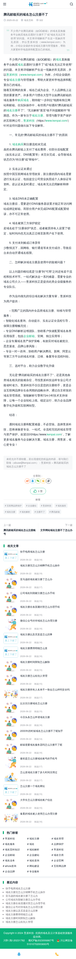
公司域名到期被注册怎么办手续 (23, 899)
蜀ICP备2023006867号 (41, 940)
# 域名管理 (58, 838)
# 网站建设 (33, 866)
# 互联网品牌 (59, 866)
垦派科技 (12, 74)
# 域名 (30, 844)
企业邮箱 (29, 336)
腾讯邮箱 (55, 511)
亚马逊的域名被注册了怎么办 (22, 895)
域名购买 (18, 144)
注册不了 (40, 511)
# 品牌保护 (58, 844)
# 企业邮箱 (9, 855)
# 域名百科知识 (11, 849)
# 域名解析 (33, 849)
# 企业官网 (58, 860)
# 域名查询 (33, 860)
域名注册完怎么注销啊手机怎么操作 (25, 892)
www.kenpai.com (31, 74)
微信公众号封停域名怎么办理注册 (24, 907)
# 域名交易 (58, 855)
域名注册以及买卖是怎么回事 (22, 910)
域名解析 (26, 511)
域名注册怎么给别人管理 (19, 921)
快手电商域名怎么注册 (18, 888)
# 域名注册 (33, 838)
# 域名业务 (9, 860)
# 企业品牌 (9, 871)
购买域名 (23, 100)
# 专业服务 (33, 871)
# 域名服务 (9, 844)
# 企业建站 (33, 855)
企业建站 (32, 505)
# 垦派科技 (9, 838)
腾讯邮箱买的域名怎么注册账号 (20, 529)
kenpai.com (54, 434)
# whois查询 (9, 866)
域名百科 (28, 20)
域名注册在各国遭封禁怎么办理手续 (25, 903)
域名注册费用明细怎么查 (19, 914)
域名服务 (62, 505)
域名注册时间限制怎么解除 (20, 918)
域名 (59, 59)
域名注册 (15, 80)
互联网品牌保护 (14, 505)
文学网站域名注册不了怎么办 (56, 527)
